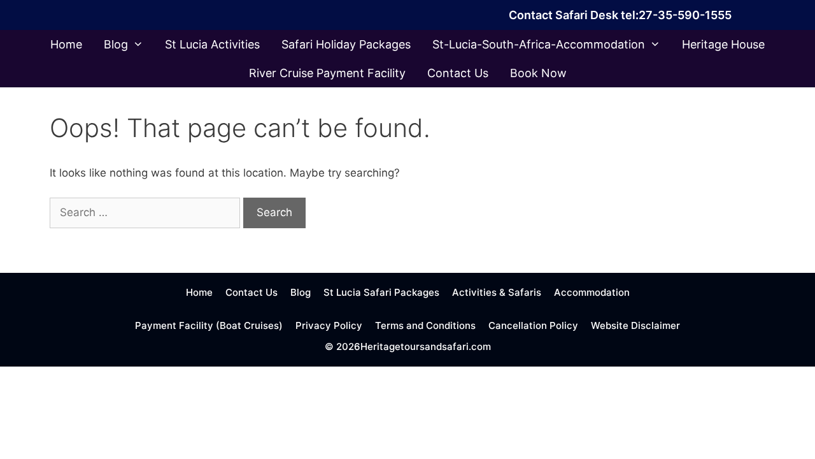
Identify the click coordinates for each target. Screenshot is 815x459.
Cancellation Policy (533, 325)
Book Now (538, 73)
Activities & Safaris (496, 292)
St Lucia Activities (212, 44)
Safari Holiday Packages (346, 44)
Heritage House (723, 44)
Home (66, 44)
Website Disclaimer (635, 325)
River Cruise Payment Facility (327, 73)
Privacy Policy (328, 325)
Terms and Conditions (425, 325)
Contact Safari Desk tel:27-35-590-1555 (620, 15)
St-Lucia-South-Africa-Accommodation (538, 44)
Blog (116, 44)
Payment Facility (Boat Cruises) (209, 325)
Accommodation (592, 292)
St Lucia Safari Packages (381, 292)
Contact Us (457, 73)
